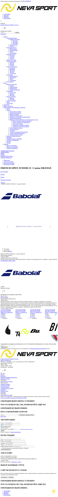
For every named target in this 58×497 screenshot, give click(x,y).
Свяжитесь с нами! (16, 462)
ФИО (2, 440)
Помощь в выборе (5, 384)
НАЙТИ (17, 32)
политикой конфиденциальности (37, 348)
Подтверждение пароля (7, 446)
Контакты (3, 376)
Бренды (3, 374)
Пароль (3, 424)
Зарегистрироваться (5, 449)
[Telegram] (5, 28)
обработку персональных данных (26, 429)
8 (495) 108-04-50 (5, 25)
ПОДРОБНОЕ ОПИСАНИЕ (8, 260)
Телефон (3, 443)
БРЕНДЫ (6, 17)
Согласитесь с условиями (7, 429)
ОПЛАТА (6, 15)
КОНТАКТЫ (7, 18)
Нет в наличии (4, 297)
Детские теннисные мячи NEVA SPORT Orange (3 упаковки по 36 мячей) (21, 311)
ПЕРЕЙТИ (28, 1)
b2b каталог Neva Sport (6, 381)
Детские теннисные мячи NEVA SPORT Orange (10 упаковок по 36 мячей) (7, 311)
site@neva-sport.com (6, 360)
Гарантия (3, 392)
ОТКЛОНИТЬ (4, 477)
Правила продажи (5, 378)
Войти (2, 430)
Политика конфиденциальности (9, 377)
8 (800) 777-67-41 (14, 25)
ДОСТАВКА (7, 14)
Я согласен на (23, 429)
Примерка (3, 389)
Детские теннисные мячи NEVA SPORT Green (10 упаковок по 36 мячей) (36, 311)
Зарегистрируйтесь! (15, 432)
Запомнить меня (6, 426)
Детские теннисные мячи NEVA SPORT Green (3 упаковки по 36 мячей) (51, 311)
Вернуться (3, 416)
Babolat (10, 251)
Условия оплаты (5, 387)
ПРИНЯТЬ (11, 477)
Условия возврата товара (7, 388)
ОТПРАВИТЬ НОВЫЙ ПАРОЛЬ (26, 415)
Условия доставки (5, 385)
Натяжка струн (4, 391)
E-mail (3, 441)
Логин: (2, 415)
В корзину (3, 316)
